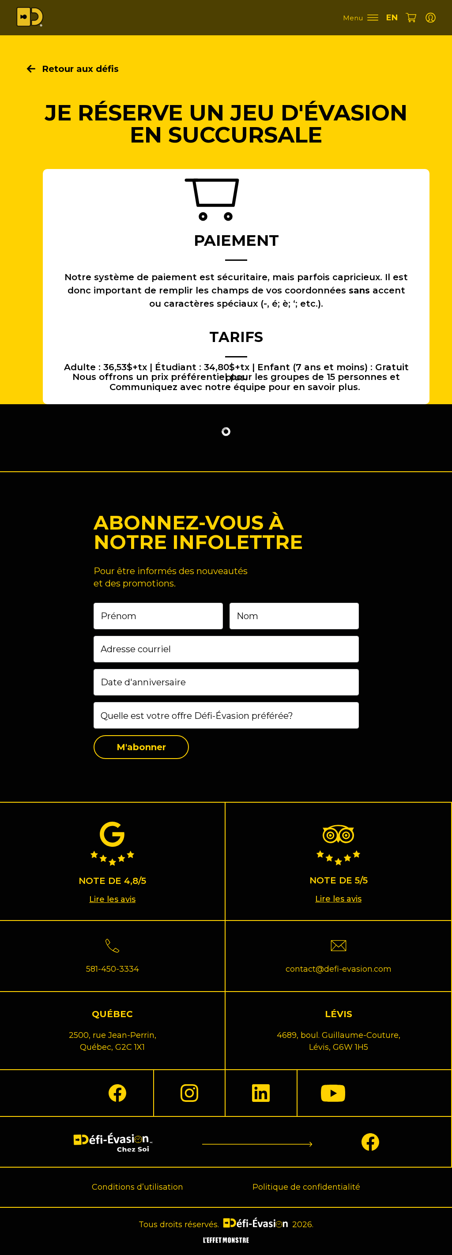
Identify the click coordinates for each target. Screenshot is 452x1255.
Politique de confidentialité (306, 1187)
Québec (112, 1014)
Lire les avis (112, 899)
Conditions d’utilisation (137, 1187)
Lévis (338, 1014)
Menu (353, 18)
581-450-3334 (112, 969)
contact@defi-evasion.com (339, 969)
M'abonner (141, 747)
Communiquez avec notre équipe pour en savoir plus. (234, 387)
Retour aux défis (80, 69)
